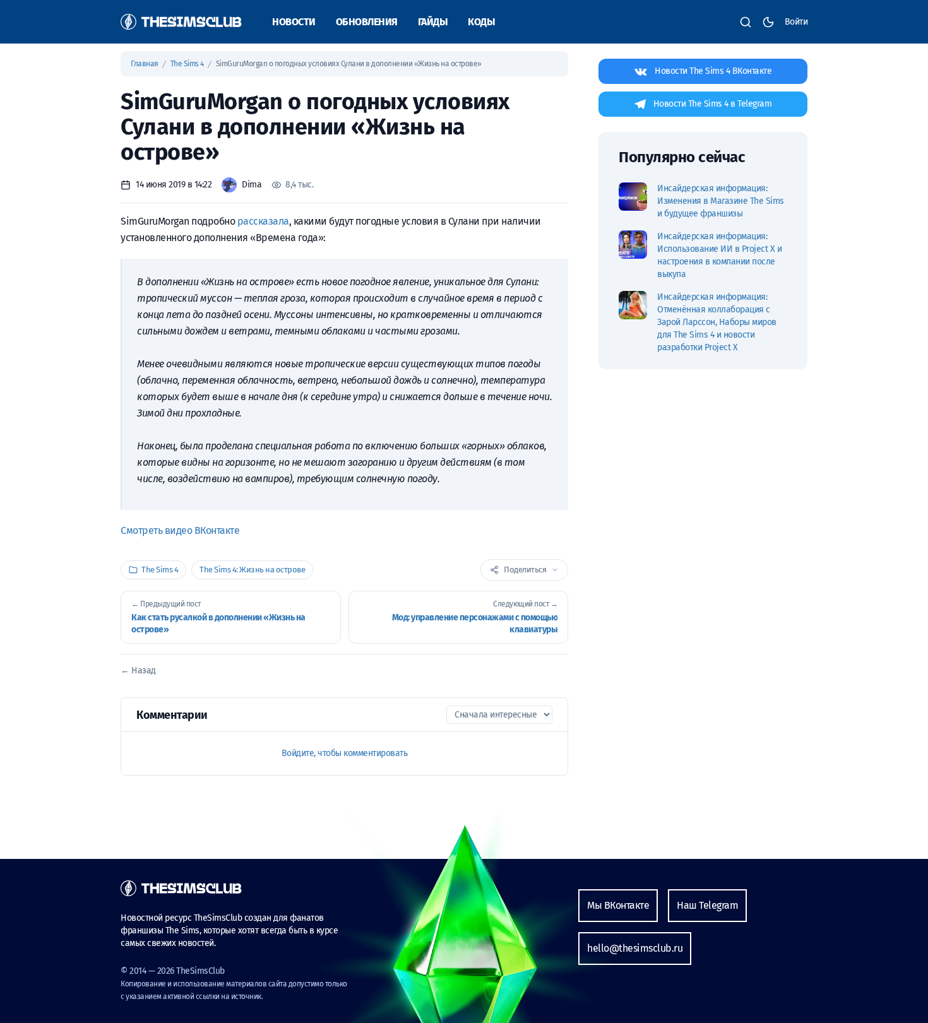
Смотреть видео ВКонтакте (180, 530)
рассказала (263, 221)
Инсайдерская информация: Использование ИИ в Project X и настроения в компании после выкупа (719, 255)
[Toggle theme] (768, 22)
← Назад (138, 670)
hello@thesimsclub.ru (634, 948)
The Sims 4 (188, 63)
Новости (294, 22)
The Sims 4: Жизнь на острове (252, 569)
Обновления (367, 22)
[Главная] (181, 22)
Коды (481, 22)
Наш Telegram (707, 905)
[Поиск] (745, 22)
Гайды (433, 22)
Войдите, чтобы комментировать (345, 753)
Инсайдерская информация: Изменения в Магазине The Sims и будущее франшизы (720, 201)
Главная (145, 63)
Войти (796, 21)
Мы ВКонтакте (618, 905)
